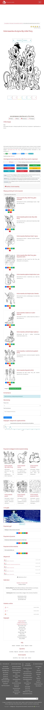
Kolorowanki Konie (21, 466)
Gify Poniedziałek (5, 668)
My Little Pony (15, 657)
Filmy (38, 676)
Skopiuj (11, 162)
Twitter (22, 168)
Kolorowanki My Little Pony (14, 149)
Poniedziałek (18, 645)
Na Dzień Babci (21, 651)
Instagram (9, 168)
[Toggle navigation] (39, 2)
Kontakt (38, 680)
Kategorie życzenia (21, 622)
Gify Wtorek (5, 676)
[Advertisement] (22, 12)
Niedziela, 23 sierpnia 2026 (22, 582)
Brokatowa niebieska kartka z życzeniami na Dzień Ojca (16, 539)
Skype (9, 171)
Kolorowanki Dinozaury (27, 693)
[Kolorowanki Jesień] (9, 486)
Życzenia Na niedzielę (16, 666)
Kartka (17, 118)
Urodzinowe (26, 651)
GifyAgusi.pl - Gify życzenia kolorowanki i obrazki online (22, 706)
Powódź (30, 645)
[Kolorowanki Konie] (22, 457)
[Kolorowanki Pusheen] (34, 457)
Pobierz (11, 118)
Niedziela (13, 645)
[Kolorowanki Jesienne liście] (34, 486)
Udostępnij (32, 118)
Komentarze (24, 118)
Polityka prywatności (38, 684)
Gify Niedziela (5, 666)
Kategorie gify (21, 620)
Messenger (22, 165)
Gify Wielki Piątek (5, 681)
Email (35, 171)
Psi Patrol (29, 657)
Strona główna (38, 666)
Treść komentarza (7, 408)
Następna (25, 40)
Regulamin (38, 678)
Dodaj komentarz (7, 417)
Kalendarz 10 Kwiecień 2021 (10, 567)
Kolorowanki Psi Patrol (21, 495)
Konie (19, 657)
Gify (38, 668)
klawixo (7, 607)
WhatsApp (35, 165)
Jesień (26, 657)
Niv (6, 614)
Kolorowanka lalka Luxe (9, 550)
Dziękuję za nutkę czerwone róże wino (12, 529)
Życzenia (38, 670)
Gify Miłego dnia (5, 670)
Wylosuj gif (22, 524)
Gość (6, 559)
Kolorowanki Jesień (8, 495)
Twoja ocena (6, 402)
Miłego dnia (26, 645)
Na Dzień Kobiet (32, 651)
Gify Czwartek (5, 672)
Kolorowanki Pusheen (34, 466)
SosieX (7, 610)
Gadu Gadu (35, 168)
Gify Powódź (5, 674)
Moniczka (13, 156)
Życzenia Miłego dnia (16, 670)
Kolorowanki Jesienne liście (34, 495)
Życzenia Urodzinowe (16, 668)
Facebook (9, 165)
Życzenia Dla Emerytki (16, 683)
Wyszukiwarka (38, 685)
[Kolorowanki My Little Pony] (9, 457)
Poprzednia (19, 40)
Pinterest (22, 171)
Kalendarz (38, 674)
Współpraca (38, 682)
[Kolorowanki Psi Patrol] (22, 486)
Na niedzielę (11, 651)
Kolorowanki (38, 672)
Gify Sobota (5, 683)
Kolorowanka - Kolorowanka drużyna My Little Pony (13, 564)
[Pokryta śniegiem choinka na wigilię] (22, 516)
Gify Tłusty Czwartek (6, 685)
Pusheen (22, 657)
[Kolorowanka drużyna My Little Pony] (22, 66)
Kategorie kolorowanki (21, 624)
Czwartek (22, 645)
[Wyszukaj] (37, 699)
